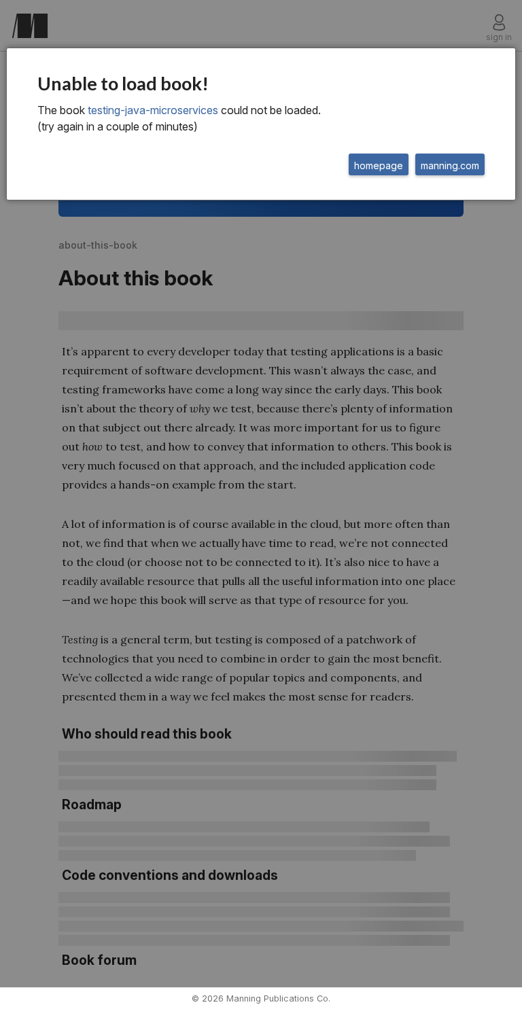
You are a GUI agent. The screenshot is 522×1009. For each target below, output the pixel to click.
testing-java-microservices (153, 110)
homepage (378, 165)
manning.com (450, 165)
